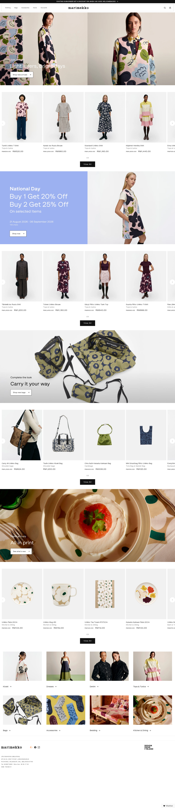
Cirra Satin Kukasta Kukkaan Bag (98, 463)
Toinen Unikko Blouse (51, 304)
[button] (8, 8)
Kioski (5, 686)
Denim (92, 686)
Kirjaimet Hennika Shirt (135, 146)
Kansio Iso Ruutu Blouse (52, 146)
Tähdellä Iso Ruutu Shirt (11, 304)
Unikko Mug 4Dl (49, 622)
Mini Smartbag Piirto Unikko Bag (139, 463)
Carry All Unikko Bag (10, 463)
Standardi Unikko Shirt (94, 146)
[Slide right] (172, 123)
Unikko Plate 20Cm (9, 622)
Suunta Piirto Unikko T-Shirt (137, 304)
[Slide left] (2, 123)
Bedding (93, 730)
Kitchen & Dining (140, 730)
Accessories (51, 730)
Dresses (50, 686)
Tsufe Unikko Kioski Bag (52, 463)
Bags (5, 730)
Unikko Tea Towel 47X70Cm (96, 622)
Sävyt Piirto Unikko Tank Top (96, 304)
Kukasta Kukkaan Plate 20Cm (138, 622)
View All (88, 164)
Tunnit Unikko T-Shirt (10, 146)
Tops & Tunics (139, 686)
